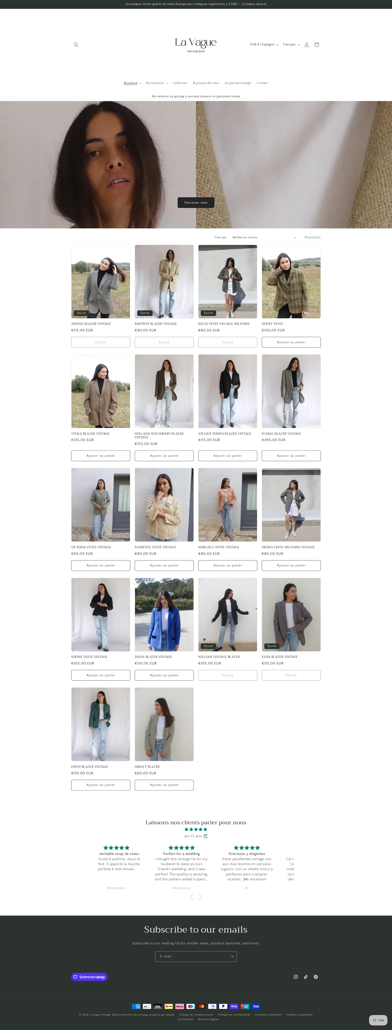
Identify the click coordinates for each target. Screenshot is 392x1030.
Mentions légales (208, 1019)
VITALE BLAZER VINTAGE (90, 434)
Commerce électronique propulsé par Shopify (146, 1014)
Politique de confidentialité (234, 1014)
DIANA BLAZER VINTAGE (153, 657)
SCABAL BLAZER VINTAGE (281, 434)
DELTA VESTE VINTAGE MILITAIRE (224, 324)
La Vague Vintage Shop (104, 1014)
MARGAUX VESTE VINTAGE (218, 547)
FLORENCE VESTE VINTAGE (155, 547)
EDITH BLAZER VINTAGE (89, 767)
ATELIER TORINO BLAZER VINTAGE (224, 434)
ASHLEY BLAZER (147, 767)
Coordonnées (186, 1019)
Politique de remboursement (196, 1014)
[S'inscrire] (232, 956)
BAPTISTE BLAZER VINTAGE (156, 324)
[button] (76, 45)
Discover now (196, 202)
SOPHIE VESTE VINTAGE (89, 657)
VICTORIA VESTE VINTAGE (91, 547)
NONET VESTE (272, 324)
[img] (196, 829)
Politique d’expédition (300, 1014)
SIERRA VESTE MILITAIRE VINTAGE (288, 547)
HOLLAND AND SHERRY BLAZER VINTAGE (159, 436)
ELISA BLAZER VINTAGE (280, 657)
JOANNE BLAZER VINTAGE (91, 324)
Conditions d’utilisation (268, 1014)
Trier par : (221, 237)
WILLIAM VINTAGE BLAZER (219, 657)
